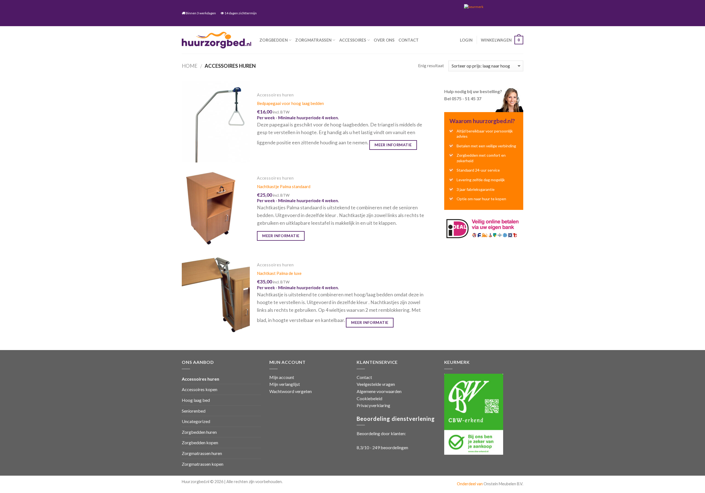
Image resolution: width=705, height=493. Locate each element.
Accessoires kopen (199, 389)
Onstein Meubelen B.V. (503, 483)
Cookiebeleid (369, 398)
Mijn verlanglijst (284, 384)
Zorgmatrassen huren (202, 453)
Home (189, 66)
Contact (408, 40)
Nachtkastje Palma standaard (283, 186)
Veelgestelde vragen (376, 384)
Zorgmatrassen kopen (202, 464)
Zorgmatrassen (313, 40)
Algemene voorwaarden (379, 391)
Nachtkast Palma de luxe (279, 273)
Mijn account (281, 377)
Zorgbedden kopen (200, 442)
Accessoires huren (200, 378)
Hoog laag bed (196, 400)
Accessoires (352, 40)
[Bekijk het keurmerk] (491, 13)
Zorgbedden (273, 40)
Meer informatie (393, 144)
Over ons (384, 40)
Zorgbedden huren (199, 432)
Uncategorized (196, 421)
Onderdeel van (470, 483)
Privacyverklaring (373, 405)
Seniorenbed (193, 410)
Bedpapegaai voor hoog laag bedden (290, 103)
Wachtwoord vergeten (290, 391)
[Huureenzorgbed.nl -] (216, 40)
